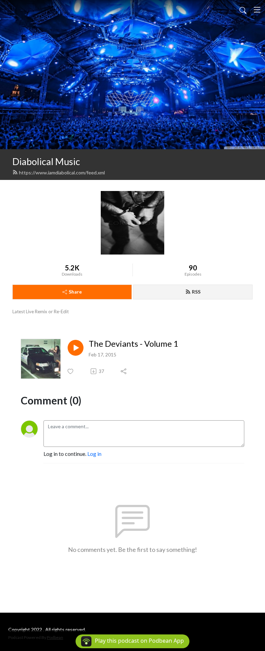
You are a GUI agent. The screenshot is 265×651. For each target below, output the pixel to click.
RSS (196, 292)
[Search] (243, 10)
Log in (94, 453)
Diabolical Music (46, 161)
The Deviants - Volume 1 (133, 343)
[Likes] (71, 371)
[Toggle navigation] (257, 9)
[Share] (124, 371)
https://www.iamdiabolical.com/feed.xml (62, 172)
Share (75, 292)
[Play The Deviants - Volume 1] (76, 348)
